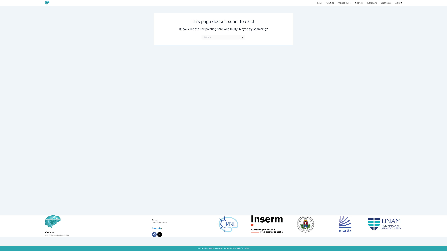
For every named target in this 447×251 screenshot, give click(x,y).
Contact (398, 3)
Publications (343, 3)
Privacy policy (157, 228)
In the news (372, 3)
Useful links (386, 3)
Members (330, 3)
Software (359, 3)
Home (319, 3)
